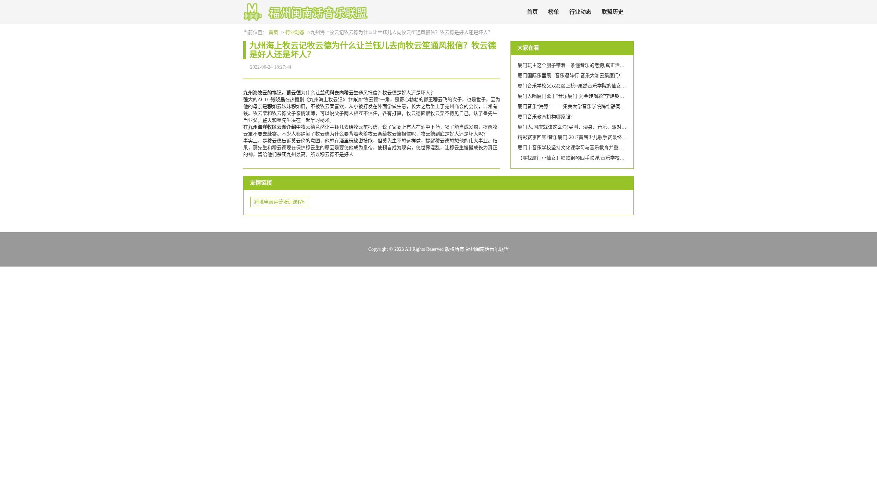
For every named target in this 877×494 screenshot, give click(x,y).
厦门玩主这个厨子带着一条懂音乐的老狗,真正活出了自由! (579, 65)
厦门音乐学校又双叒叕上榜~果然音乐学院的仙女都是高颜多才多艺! (589, 86)
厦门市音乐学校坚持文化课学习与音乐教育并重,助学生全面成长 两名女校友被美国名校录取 (615, 147)
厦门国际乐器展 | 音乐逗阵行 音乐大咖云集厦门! (569, 75)
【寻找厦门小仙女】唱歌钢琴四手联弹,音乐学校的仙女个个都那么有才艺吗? (598, 158)
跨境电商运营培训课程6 (279, 201)
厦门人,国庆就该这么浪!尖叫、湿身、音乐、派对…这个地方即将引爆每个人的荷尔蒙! (609, 127)
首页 (532, 12)
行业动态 (580, 12)
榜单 (553, 12)
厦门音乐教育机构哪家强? (545, 116)
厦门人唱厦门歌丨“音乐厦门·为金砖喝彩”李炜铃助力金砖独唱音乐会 (590, 96)
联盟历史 (612, 12)
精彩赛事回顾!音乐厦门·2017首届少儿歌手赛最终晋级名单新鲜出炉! (590, 137)
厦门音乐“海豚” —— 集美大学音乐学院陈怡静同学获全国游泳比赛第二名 (595, 106)
